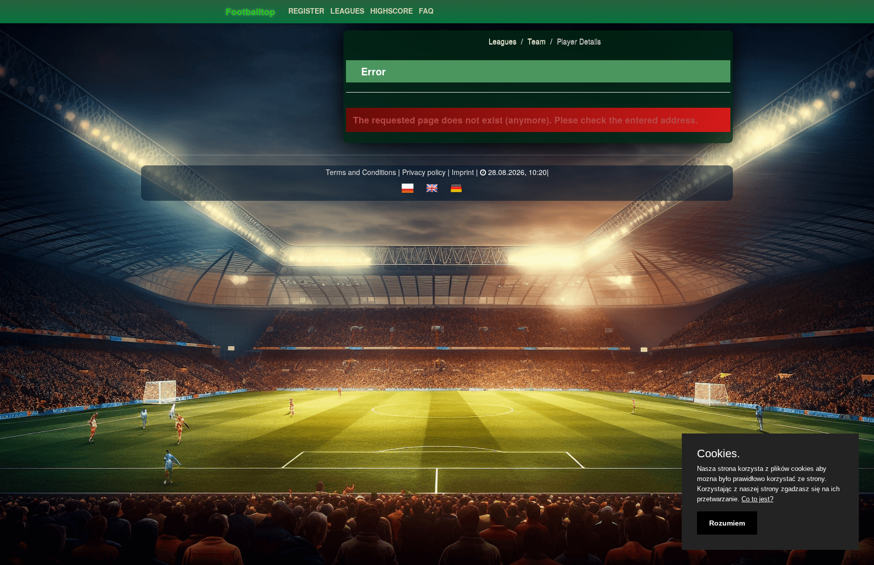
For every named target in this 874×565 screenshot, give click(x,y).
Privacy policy (424, 172)
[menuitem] (306, 8)
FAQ (426, 11)
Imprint (463, 172)
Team (538, 41)
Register (306, 11)
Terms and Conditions (361, 172)
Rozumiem (727, 523)
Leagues (502, 41)
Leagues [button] (347, 11)
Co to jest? (757, 499)
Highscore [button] (391, 11)
